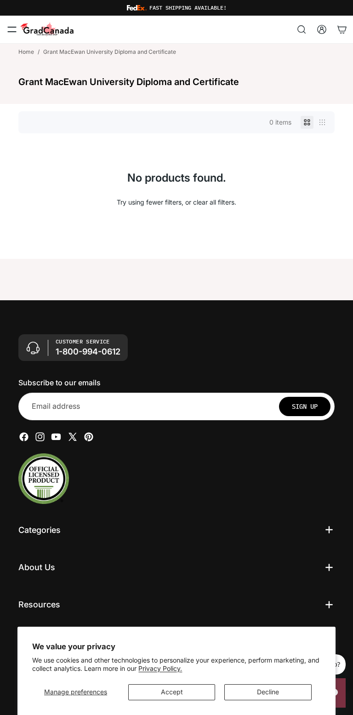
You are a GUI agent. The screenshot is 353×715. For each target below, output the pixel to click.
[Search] (301, 29)
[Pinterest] (88, 436)
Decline (268, 692)
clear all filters (213, 202)
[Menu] (12, 29)
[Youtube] (56, 436)
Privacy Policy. (160, 668)
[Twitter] (72, 436)
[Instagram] (40, 436)
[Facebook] (23, 436)
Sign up (305, 406)
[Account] (322, 29)
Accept (172, 692)
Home (26, 51)
